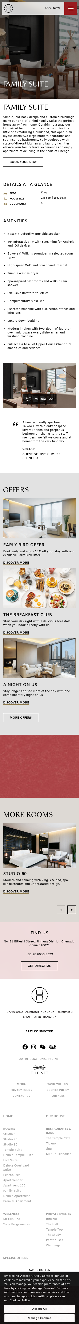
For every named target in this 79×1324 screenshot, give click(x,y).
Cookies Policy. (20, 1300)
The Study (53, 1235)
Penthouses (11, 1175)
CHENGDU (32, 1012)
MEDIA (21, 1084)
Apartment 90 (13, 1180)
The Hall (52, 1225)
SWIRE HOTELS (39, 1270)
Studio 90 (10, 1145)
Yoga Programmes (16, 1225)
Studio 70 (10, 1140)
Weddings (53, 1246)
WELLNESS (11, 1214)
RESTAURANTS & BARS (58, 1131)
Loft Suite (10, 1161)
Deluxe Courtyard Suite (16, 1168)
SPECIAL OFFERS (15, 1258)
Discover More (16, 563)
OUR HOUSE (55, 1116)
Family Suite (12, 1191)
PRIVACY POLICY (21, 1090)
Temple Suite (12, 1150)
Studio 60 (10, 1134)
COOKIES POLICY (58, 1090)
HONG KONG (15, 1012)
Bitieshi (51, 1219)
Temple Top (54, 1230)
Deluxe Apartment (16, 1196)
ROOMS (9, 1129)
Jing (49, 1149)
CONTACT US (21, 1096)
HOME (8, 1116)
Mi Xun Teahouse (58, 1154)
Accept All (39, 1309)
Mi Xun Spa (11, 1219)
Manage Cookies (39, 1318)
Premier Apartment (17, 1201)
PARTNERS (58, 1096)
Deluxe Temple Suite (18, 1155)
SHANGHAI (48, 1012)
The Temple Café (58, 1138)
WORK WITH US (57, 1084)
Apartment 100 (14, 1186)
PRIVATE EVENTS (58, 1214)
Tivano (51, 1144)
